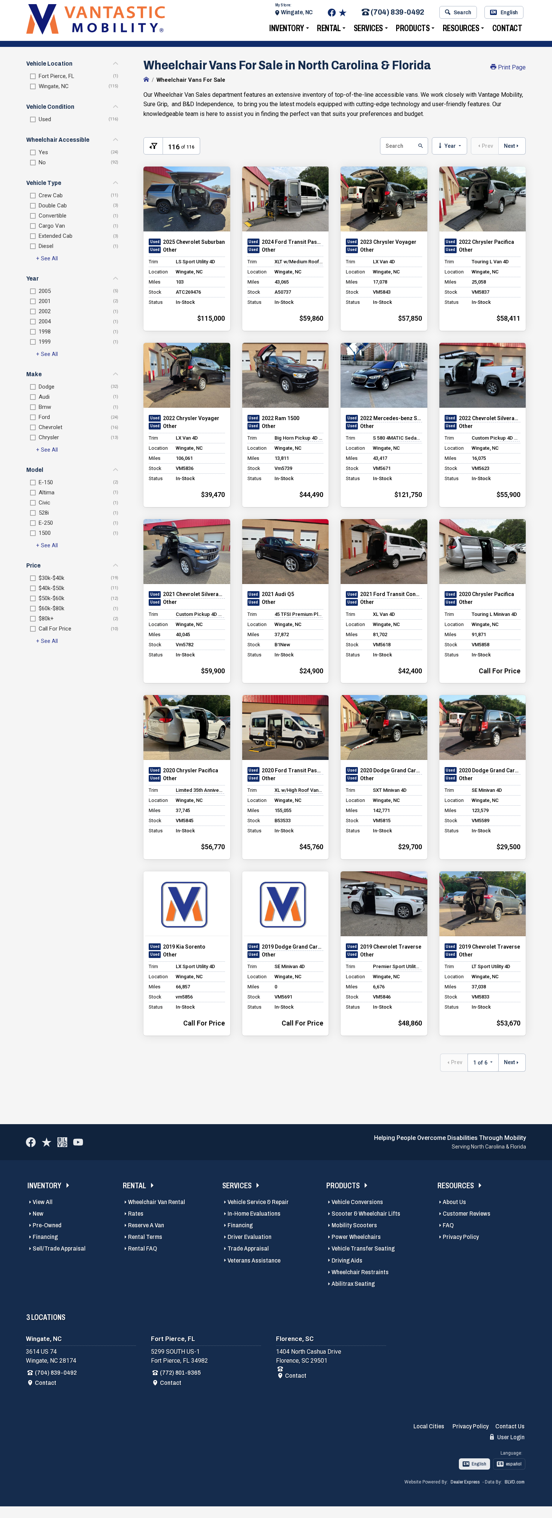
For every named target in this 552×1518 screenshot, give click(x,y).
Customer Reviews (466, 1213)
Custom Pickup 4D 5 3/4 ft (496, 438)
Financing (45, 1237)
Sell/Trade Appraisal (59, 1248)
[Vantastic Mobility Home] (146, 79)
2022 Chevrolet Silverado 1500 (490, 418)
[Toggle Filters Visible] (153, 146)
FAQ (448, 1225)
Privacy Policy (461, 1237)
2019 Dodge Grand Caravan (293, 947)
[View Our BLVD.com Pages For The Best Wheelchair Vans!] (62, 1142)
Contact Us (510, 1426)
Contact (507, 28)
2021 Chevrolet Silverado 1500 (194, 594)
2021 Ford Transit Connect (391, 594)
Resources (461, 28)
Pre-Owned (47, 1225)
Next (509, 146)
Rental (329, 28)
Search (462, 12)
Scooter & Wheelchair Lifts (366, 1213)
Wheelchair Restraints (360, 1272)
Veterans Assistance (254, 1260)
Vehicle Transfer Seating (363, 1248)
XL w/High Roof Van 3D (298, 790)
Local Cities (428, 1426)
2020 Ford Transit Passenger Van (293, 770)
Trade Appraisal (248, 1248)
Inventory (286, 28)
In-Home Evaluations (254, 1213)
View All (43, 1202)
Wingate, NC (297, 12)
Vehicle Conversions (357, 1202)
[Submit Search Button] (420, 146)
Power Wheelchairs (356, 1237)
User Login (510, 1437)
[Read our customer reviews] (343, 13)
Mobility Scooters (354, 1225)
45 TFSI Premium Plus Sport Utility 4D (298, 614)
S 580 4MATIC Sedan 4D (397, 438)
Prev (487, 146)
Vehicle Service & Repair (258, 1202)
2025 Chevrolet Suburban (194, 242)
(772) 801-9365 (180, 1372)
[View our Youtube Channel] (78, 1142)
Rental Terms (145, 1237)
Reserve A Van (146, 1225)
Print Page (511, 67)
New (38, 1213)
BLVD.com (515, 1482)
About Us (454, 1202)
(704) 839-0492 (397, 13)
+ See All (47, 258)
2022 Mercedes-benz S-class (391, 418)
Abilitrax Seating (353, 1284)
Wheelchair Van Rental (156, 1202)
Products (413, 28)
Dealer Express (465, 1482)
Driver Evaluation (249, 1237)
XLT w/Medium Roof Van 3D (298, 261)
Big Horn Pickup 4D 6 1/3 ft (298, 438)
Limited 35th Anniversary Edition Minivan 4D (200, 790)
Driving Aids (347, 1260)
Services (368, 28)
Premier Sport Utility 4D (397, 966)
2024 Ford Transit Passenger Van (293, 242)
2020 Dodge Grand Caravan (391, 770)
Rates (135, 1213)
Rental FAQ (142, 1248)
